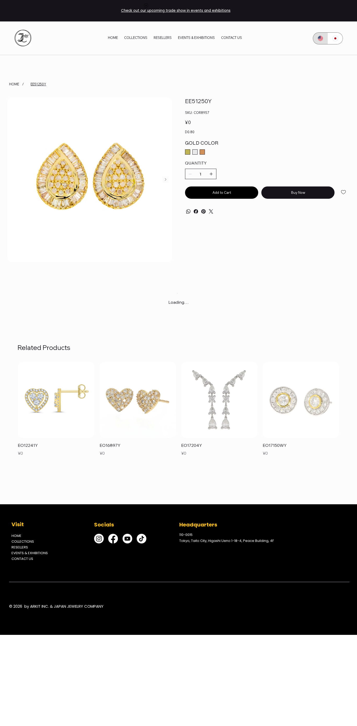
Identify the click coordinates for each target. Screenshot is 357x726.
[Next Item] (165, 179)
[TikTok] (141, 538)
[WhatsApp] (188, 211)
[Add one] (211, 174)
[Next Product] (347, 399)
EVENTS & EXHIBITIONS (29, 553)
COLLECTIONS (22, 541)
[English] (320, 38)
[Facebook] (196, 211)
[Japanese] (335, 38)
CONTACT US (22, 558)
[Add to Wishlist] (344, 192)
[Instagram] (99, 538)
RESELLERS (19, 547)
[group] (178, 409)
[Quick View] (56, 400)
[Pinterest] (203, 211)
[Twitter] (211, 211)
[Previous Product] (10, 399)
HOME (16, 535)
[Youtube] (127, 538)
